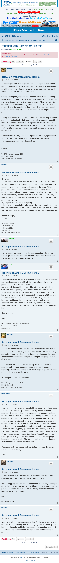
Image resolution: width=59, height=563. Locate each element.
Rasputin (10, 68)
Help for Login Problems (29, 12)
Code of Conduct (11, 57)
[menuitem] (7, 36)
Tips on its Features (40, 9)
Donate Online (12, 14)
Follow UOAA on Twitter (40, 18)
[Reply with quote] (51, 71)
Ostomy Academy (45, 14)
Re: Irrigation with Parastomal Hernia (20, 172)
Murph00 (4, 164)
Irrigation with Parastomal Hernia (21, 45)
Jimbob (13, 49)
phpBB (22, 557)
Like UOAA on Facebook (18, 18)
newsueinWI (5, 393)
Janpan (4, 507)
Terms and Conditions (44, 55)
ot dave (19, 49)
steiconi (10, 461)
